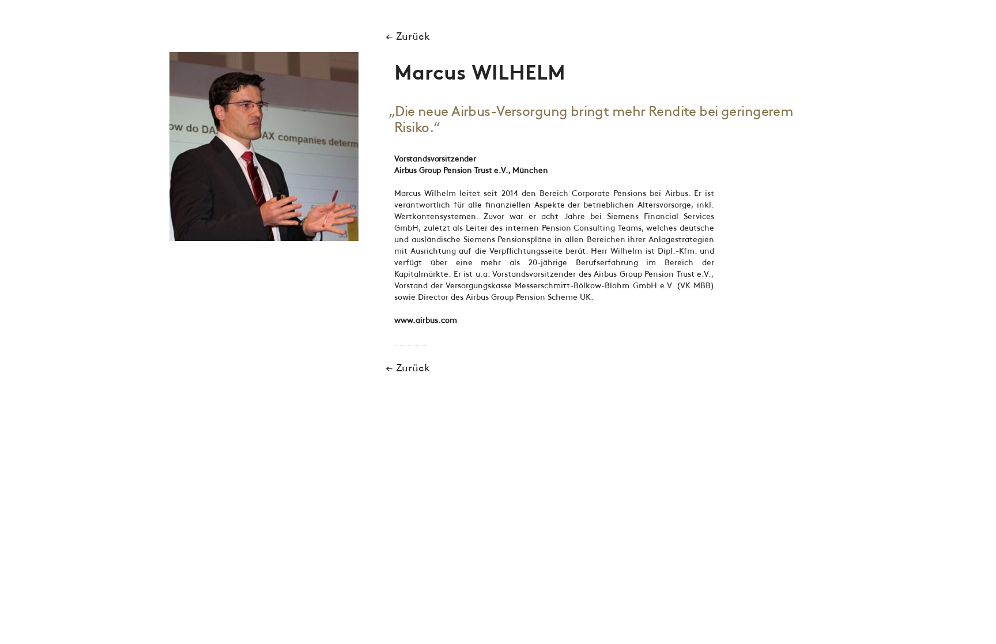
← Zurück (408, 37)
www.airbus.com (425, 320)
